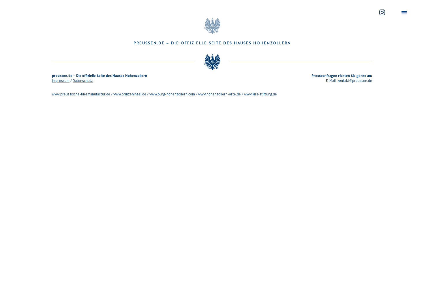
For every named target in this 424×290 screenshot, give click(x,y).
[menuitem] (404, 13)
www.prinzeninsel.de (129, 94)
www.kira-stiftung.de (260, 94)
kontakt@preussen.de (354, 80)
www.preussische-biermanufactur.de (81, 94)
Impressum (61, 80)
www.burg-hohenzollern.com (172, 94)
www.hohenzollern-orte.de (219, 94)
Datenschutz (83, 80)
